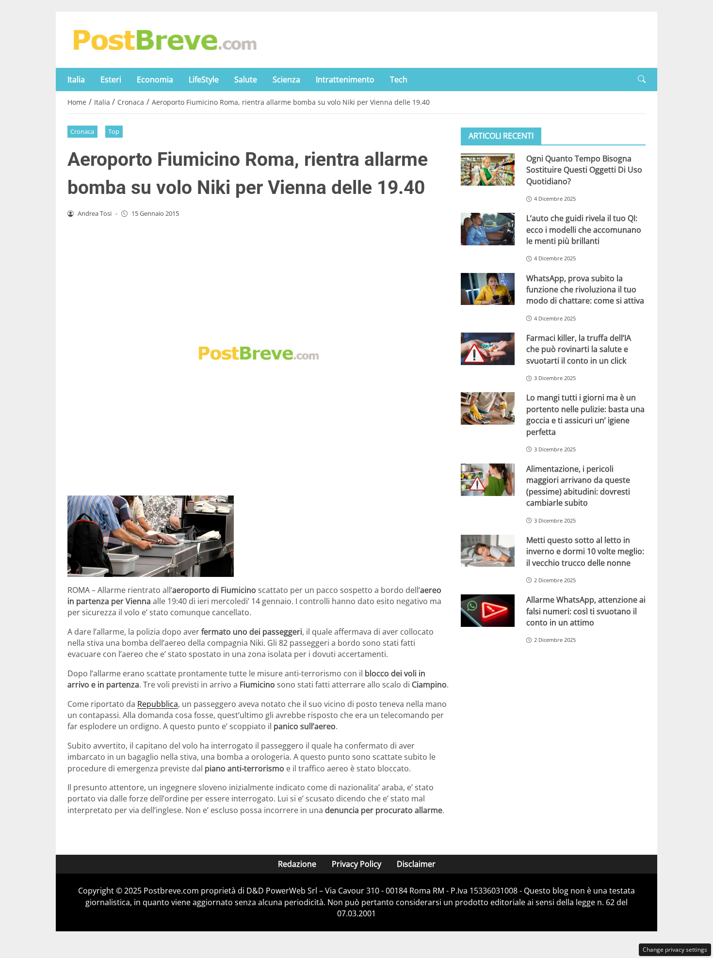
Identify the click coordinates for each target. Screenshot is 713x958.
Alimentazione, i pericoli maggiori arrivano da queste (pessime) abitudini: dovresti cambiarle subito (578, 485)
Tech (398, 79)
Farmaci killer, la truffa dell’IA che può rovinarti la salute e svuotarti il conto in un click (578, 349)
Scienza (286, 79)
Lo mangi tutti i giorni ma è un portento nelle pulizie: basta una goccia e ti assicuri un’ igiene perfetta (585, 414)
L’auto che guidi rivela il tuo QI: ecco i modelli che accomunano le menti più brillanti (583, 229)
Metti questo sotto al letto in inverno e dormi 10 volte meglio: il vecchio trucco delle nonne (585, 551)
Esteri (110, 79)
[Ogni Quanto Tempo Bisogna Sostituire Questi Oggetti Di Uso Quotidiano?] (488, 169)
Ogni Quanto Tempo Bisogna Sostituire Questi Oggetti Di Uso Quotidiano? (584, 170)
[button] (642, 79)
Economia (155, 79)
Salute (245, 79)
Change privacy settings (675, 949)
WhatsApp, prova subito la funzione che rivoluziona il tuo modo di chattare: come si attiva (585, 289)
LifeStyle (204, 79)
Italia (76, 79)
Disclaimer (416, 864)
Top (113, 131)
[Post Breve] (164, 38)
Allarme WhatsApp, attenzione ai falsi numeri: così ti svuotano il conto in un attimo (586, 611)
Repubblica (157, 704)
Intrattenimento (345, 79)
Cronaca (82, 131)
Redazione (297, 864)
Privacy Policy (356, 864)
